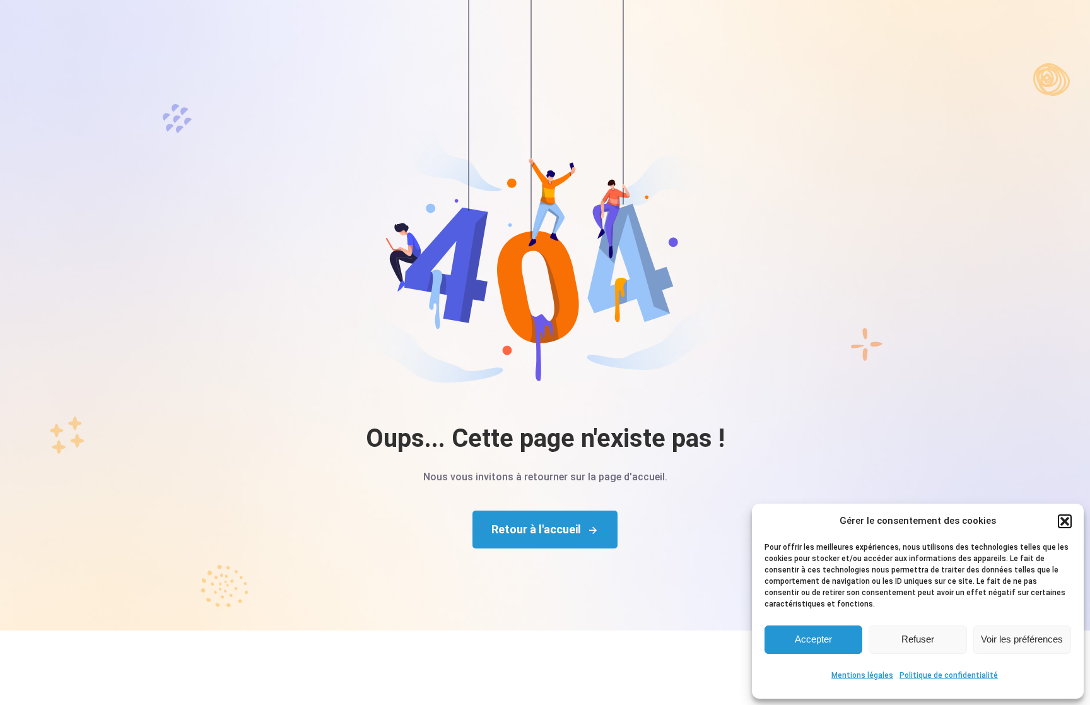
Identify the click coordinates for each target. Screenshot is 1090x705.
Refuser (917, 639)
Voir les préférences (1022, 639)
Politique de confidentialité (949, 675)
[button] (1064, 521)
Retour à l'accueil (536, 529)
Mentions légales (862, 675)
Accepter (813, 639)
